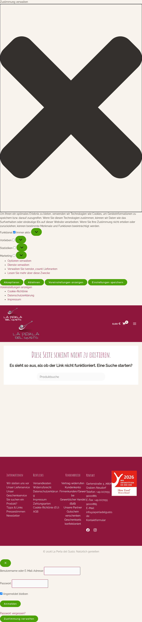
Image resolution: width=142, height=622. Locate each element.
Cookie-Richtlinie (18, 291)
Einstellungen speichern (107, 282)
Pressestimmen (15, 511)
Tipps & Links (14, 507)
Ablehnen (34, 282)
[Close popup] (5, 563)
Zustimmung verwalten (19, 618)
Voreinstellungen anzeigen (66, 282)
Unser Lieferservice (18, 487)
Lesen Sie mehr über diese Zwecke (29, 273)
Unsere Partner (73, 507)
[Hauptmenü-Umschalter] (134, 324)
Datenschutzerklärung (21, 295)
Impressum (14, 299)
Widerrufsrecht (42, 487)
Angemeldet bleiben (15, 593)
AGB (35, 511)
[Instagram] (95, 530)
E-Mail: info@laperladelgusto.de (99, 512)
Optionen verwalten (19, 260)
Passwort (5, 583)
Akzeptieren (11, 282)
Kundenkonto (73, 487)
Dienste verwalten (18, 264)
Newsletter (13, 515)
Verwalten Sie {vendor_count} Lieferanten (32, 268)
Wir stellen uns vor (17, 483)
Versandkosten (42, 483)
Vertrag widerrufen (72, 483)
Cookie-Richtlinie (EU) (46, 507)
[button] (71, 108)
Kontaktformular (96, 520)
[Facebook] (88, 530)
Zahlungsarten (42, 503)
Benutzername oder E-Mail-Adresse (21, 570)
